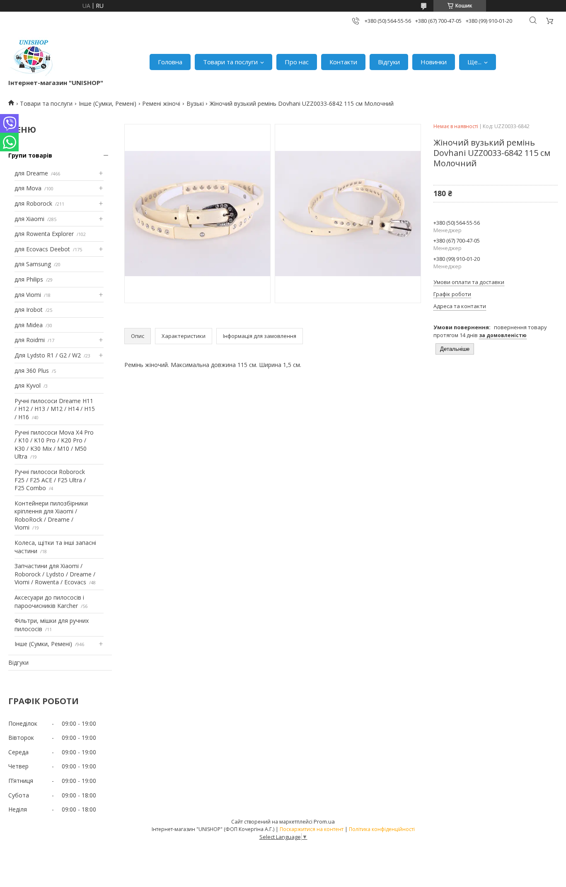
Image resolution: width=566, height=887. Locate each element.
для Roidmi (30, 340)
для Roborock (33, 203)
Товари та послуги (230, 62)
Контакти (343, 62)
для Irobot (29, 309)
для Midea (29, 325)
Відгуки (389, 62)
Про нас (297, 62)
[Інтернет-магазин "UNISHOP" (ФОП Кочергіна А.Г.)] (32, 57)
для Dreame (31, 173)
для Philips (29, 279)
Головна (170, 62)
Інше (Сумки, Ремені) (107, 103)
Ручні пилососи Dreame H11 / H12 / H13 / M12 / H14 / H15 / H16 (55, 409)
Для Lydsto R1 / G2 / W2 (48, 355)
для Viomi (28, 295)
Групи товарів (30, 155)
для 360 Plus (32, 370)
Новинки (434, 62)
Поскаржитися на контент (311, 829)
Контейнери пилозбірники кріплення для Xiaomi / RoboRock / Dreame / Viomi (51, 515)
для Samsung (33, 264)
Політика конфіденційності (382, 829)
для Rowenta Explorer (44, 234)
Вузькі (195, 103)
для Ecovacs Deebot (42, 249)
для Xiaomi (29, 219)
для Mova (28, 188)
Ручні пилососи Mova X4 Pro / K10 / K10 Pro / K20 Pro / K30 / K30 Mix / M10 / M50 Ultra (54, 444)
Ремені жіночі (161, 103)
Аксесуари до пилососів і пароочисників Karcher (49, 601)
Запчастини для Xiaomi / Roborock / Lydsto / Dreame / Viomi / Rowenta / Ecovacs (55, 574)
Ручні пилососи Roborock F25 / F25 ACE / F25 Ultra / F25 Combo (50, 480)
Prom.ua (324, 821)
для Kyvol (28, 385)
